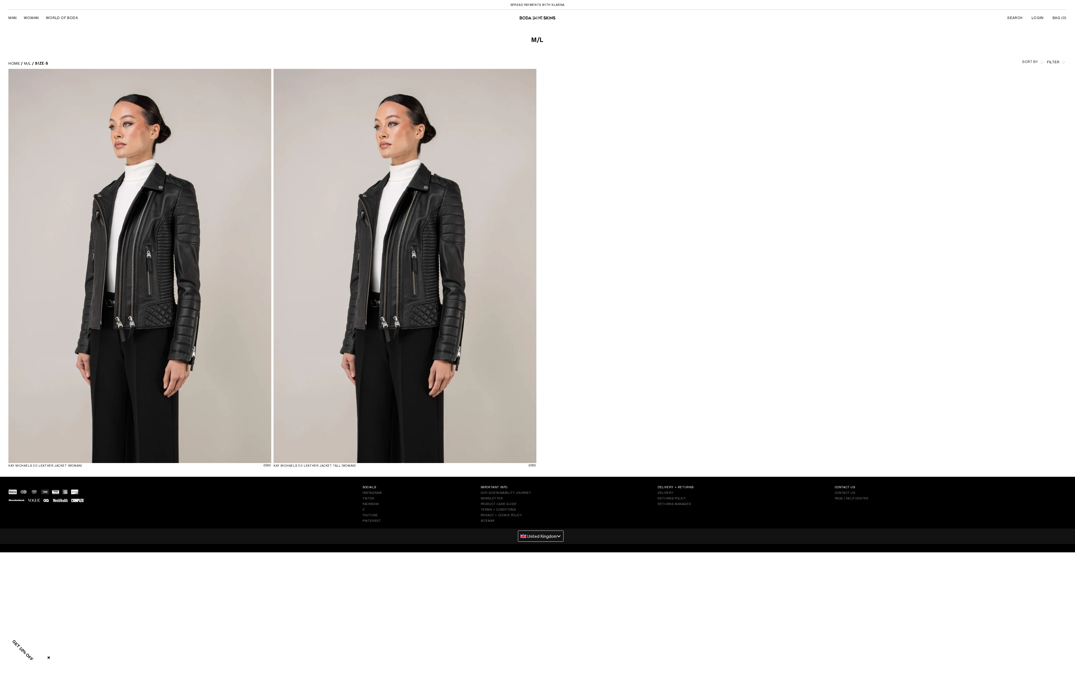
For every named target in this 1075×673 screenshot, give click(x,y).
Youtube (370, 515)
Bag (1060, 18)
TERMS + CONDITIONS (498, 509)
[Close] (47, 656)
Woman (31, 18)
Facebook (371, 504)
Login (1038, 18)
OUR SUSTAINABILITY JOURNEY (506, 492)
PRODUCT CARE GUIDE (499, 504)
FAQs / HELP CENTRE (852, 498)
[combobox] (541, 536)
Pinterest (372, 520)
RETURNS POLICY (672, 498)
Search (1015, 18)
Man (12, 18)
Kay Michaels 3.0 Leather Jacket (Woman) (45, 465)
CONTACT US (845, 492)
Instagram (372, 492)
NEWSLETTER (492, 498)
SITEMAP (488, 520)
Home (14, 63)
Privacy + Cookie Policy (501, 515)
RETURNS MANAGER (674, 504)
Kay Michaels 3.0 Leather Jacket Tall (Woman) (315, 465)
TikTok (368, 498)
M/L (27, 63)
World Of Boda (62, 18)
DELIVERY (666, 492)
